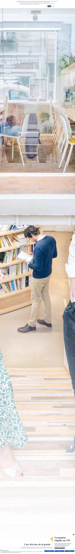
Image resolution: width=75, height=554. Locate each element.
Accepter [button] (49, 6)
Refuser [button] (53, 6)
